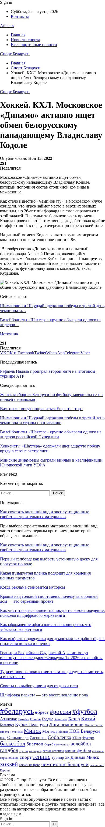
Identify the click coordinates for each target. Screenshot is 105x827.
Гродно (47, 719)
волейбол (81, 744)
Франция (88, 738)
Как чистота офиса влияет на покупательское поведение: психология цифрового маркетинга (52, 613)
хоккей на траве (29, 765)
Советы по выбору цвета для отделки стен (39, 685)
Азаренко (8, 718)
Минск (32, 730)
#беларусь (17, 711)
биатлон (34, 744)
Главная (18, 35)
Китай (88, 718)
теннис (41, 756)
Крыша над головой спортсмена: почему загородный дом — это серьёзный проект (49, 599)
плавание (98, 751)
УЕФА (76, 738)
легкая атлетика (53, 751)
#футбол (84, 711)
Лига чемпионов (66, 724)
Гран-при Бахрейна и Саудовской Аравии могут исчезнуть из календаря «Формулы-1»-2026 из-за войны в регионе (51, 657)
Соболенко (59, 737)
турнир (57, 757)
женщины (35, 751)
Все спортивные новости (34, 44)
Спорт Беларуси (15, 53)
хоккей (9, 763)
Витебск (23, 719)
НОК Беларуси (84, 731)
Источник (9, 334)
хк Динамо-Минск (82, 757)
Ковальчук (7, 725)
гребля (23, 751)
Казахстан (60, 719)
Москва (63, 731)
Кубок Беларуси (31, 724)
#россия (60, 711)
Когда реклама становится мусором (32, 587)
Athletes (7, 25)
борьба (49, 744)
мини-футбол (78, 750)
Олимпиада (18, 737)
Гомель (35, 719)
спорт (26, 757)
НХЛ (3, 738)
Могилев (49, 731)
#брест (42, 712)
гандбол (9, 750)
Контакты (20, 16)
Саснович (38, 737)
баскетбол (12, 743)
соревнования (9, 758)
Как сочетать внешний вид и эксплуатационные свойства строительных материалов (44, 514)
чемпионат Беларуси (65, 764)
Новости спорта (25, 39)
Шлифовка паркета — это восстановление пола (44, 695)
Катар (74, 718)
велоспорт (62, 744)
